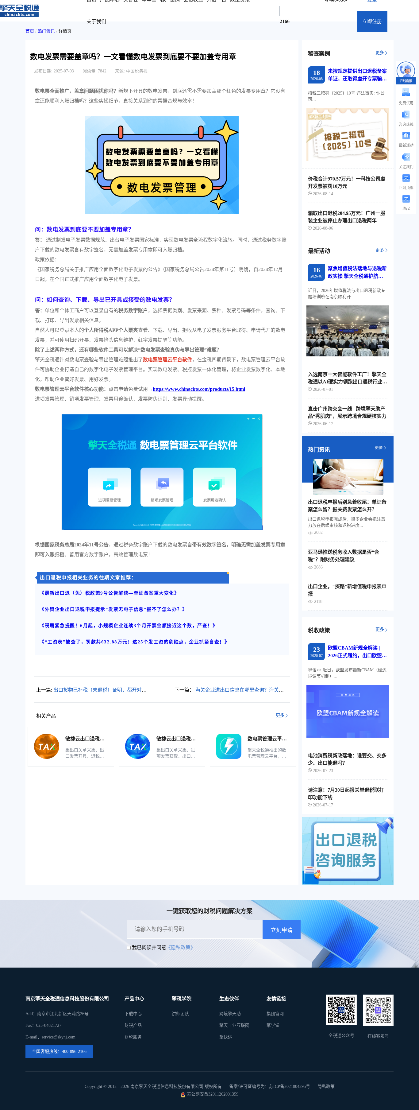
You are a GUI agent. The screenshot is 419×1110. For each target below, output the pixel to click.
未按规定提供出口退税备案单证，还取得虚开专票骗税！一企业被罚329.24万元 (357, 75)
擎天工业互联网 (234, 1025)
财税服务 (133, 1037)
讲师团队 (180, 1013)
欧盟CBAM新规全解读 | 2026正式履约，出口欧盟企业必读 (357, 652)
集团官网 (275, 1013)
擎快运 (225, 1037)
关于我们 (96, 21)
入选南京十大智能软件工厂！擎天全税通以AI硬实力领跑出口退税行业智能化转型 (347, 378)
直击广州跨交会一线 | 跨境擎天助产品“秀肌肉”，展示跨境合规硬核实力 (347, 412)
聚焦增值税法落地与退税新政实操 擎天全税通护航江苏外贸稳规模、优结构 (357, 273)
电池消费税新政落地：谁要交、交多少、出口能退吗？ (347, 759)
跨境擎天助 (230, 1013)
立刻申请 (282, 930)
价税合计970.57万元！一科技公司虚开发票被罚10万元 (346, 182)
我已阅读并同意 (149, 947)
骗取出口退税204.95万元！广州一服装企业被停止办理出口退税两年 (346, 217)
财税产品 (133, 1025)
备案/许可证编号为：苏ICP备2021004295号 (269, 1086)
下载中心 (133, 1013)
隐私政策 (326, 1086)
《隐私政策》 (180, 947)
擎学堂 (273, 1025)
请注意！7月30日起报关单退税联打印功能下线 (346, 793)
